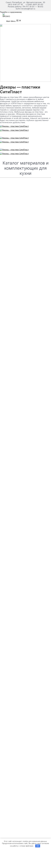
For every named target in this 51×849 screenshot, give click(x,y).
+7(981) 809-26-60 (34, 4)
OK (37, 846)
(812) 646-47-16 (15, 4)
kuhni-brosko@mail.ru (25, 9)
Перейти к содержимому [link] (11, 12)
